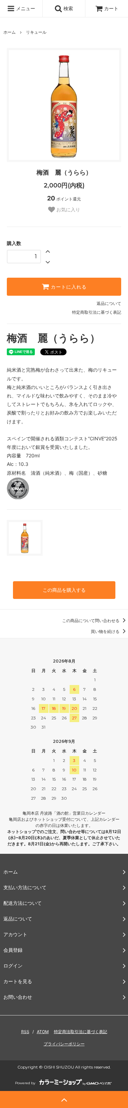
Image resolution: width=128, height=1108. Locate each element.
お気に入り (67, 209)
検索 (67, 8)
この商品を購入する (64, 590)
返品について (109, 303)
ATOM (43, 1031)
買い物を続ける (105, 631)
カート (111, 8)
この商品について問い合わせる (91, 620)
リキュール (36, 32)
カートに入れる (68, 287)
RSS (25, 1031)
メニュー (25, 8)
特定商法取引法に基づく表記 (80, 1031)
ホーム (9, 32)
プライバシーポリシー (64, 1043)
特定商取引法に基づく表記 (96, 312)
